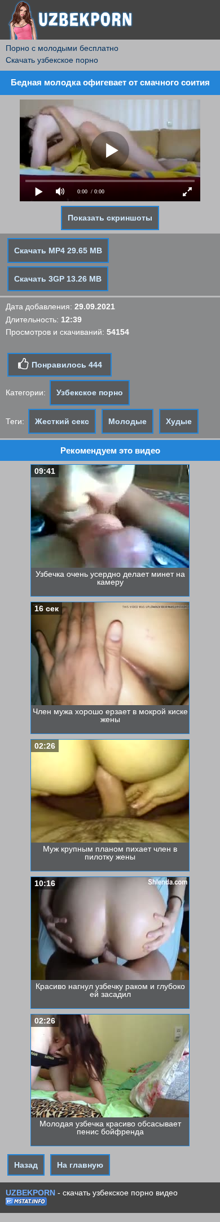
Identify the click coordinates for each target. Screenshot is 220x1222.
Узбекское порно (89, 392)
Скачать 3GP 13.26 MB (58, 278)
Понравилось (65, 364)
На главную (80, 1164)
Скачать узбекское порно (52, 59)
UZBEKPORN (30, 1192)
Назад (26, 1164)
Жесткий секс (62, 421)
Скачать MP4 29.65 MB (58, 250)
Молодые (127, 421)
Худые (179, 421)
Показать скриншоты (110, 217)
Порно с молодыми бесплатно (62, 48)
